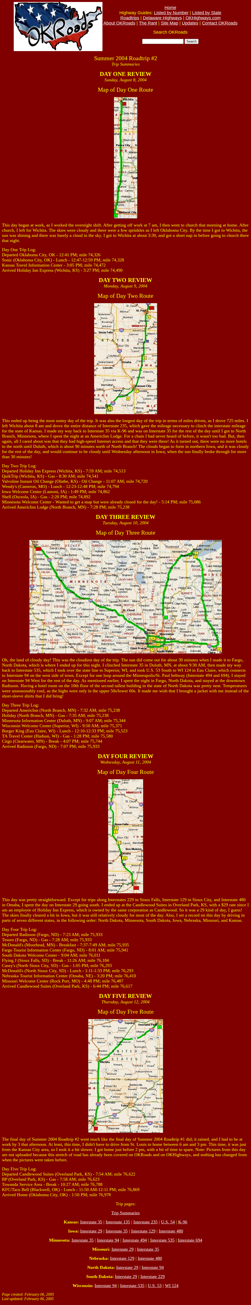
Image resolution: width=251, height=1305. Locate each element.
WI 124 (171, 1285)
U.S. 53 (155, 1285)
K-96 (182, 1222)
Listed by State (206, 12)
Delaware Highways (162, 17)
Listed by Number (171, 12)
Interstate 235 (145, 1222)
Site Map (169, 23)
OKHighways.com (203, 17)
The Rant (148, 23)
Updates (190, 23)
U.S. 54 (168, 1222)
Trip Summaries (125, 1212)
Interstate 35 (91, 1222)
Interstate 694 (190, 1240)
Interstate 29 (91, 1231)
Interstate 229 (152, 1276)
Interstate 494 (135, 1240)
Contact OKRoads (220, 23)
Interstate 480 (171, 1231)
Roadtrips (129, 17)
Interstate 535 (162, 1240)
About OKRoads (119, 23)
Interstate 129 (143, 1231)
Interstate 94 (108, 1240)
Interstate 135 (118, 1222)
